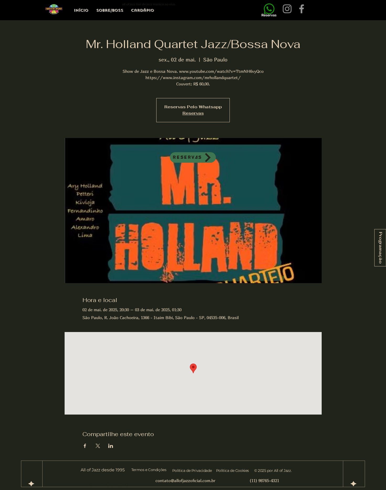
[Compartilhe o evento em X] (97, 446)
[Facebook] (301, 9)
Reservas (193, 113)
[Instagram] (287, 9)
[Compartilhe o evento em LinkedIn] (110, 446)
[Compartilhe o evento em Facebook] (84, 446)
